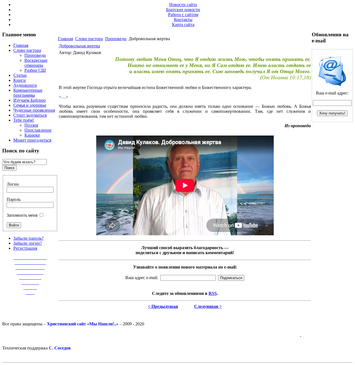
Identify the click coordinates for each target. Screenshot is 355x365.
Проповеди (115, 38)
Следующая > (208, 306)
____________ (30, 272)
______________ (30, 262)
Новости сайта (183, 4)
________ (30, 282)
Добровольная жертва (79, 46)
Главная (65, 38)
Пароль (14, 199)
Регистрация (25, 248)
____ (30, 292)
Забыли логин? (27, 243)
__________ (30, 277)
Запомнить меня (22, 215)
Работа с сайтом (183, 14)
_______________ (30, 257)
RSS (213, 293)
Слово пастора (89, 38)
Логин (13, 184)
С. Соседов (60, 348)
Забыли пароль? (28, 238)
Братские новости (183, 9)
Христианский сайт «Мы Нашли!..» (82, 323)
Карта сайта (183, 24)
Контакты (183, 19)
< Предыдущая (163, 306)
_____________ (30, 267)
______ (30, 287)
